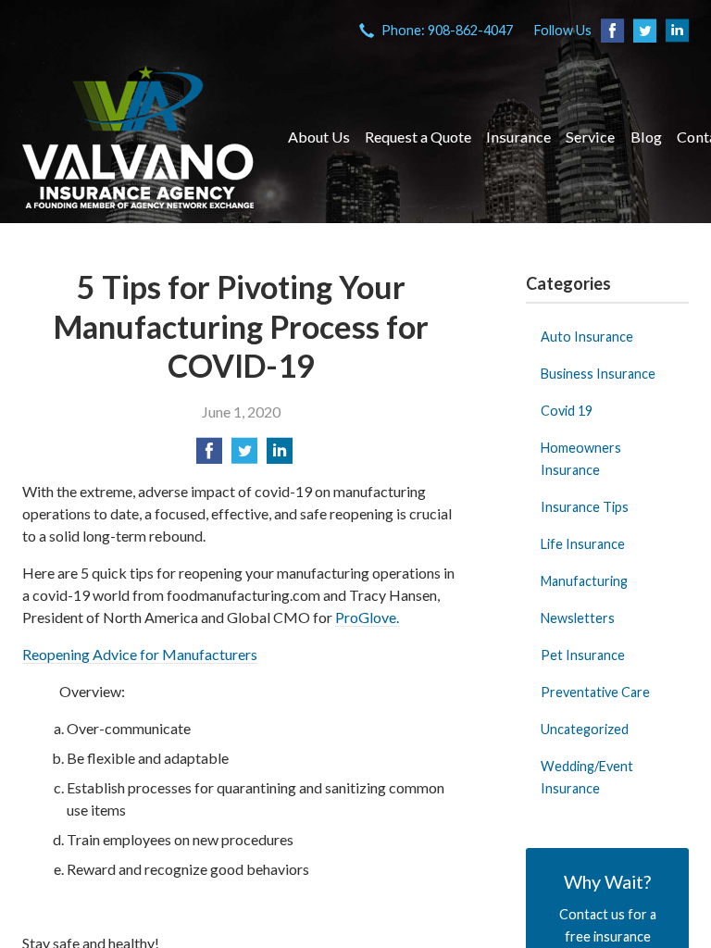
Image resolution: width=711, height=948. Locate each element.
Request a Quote (418, 136)
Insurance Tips (585, 507)
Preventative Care (595, 692)
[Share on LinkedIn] (280, 456)
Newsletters (578, 618)
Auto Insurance (587, 336)
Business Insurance (598, 373)
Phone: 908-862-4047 (447, 30)
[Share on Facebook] (209, 456)
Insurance (518, 136)
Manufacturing (584, 581)
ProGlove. (367, 617)
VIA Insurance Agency (138, 137)
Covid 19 (566, 410)
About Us (319, 136)
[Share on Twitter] (244, 456)
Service (590, 136)
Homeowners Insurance (581, 459)
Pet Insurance (583, 655)
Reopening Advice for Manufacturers (139, 654)
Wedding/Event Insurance (587, 777)
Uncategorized (585, 729)
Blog (646, 136)
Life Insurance (583, 544)
